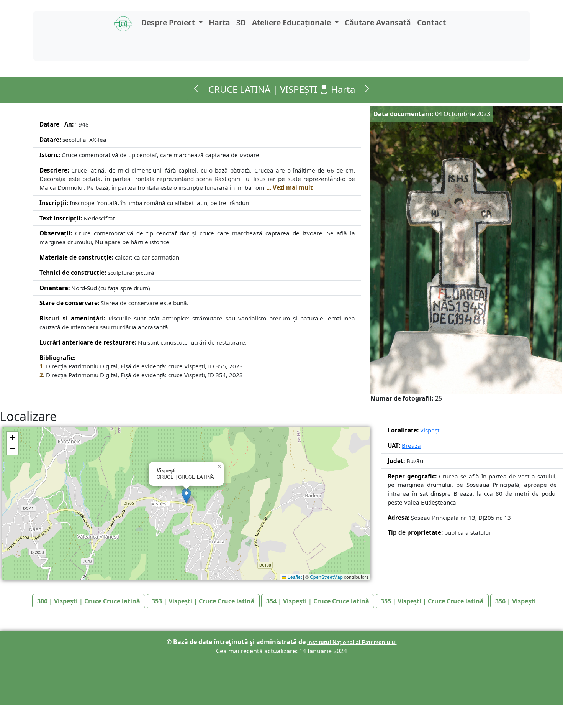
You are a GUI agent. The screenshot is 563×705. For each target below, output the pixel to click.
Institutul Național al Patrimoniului (352, 642)
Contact (431, 22)
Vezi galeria (460, 398)
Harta (219, 22)
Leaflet (294, 577)
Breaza (411, 445)
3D (241, 22)
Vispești (430, 430)
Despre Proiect (169, 22)
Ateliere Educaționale (292, 22)
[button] (186, 496)
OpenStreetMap (326, 577)
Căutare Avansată (378, 22)
